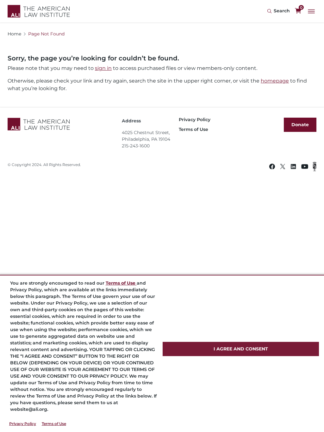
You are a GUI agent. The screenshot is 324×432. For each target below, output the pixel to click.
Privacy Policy (22, 423)
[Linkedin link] (293, 167)
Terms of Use (54, 423)
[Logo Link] (39, 11)
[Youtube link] (304, 167)
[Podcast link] (314, 167)
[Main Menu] (311, 11)
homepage (275, 81)
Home (14, 34)
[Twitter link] (282, 167)
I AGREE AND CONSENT (241, 349)
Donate (300, 124)
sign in (103, 68)
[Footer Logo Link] (62, 124)
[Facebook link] (272, 167)
